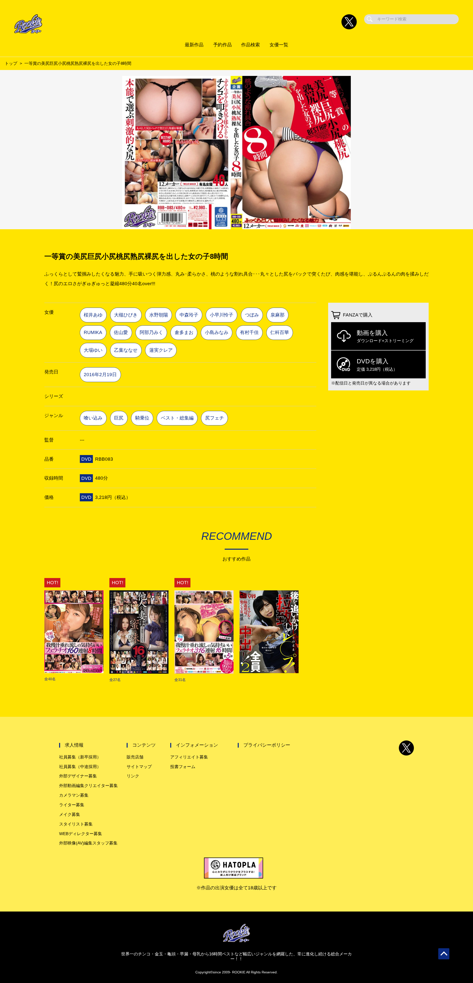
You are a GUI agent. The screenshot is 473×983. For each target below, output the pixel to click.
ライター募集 (71, 805)
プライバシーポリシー (266, 745)
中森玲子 (189, 314)
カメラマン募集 (73, 795)
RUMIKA (93, 332)
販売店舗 (135, 757)
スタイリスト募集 (76, 824)
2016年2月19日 (100, 374)
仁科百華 (279, 332)
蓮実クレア (161, 350)
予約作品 (222, 44)
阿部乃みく (151, 332)
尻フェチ (214, 418)
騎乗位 (142, 418)
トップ (11, 63)
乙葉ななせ (125, 350)
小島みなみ (216, 332)
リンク (133, 776)
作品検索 (250, 44)
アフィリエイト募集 (189, 757)
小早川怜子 (221, 314)
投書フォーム (182, 766)
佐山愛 (121, 332)
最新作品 (194, 44)
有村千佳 (249, 332)
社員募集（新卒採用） (80, 757)
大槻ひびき (125, 314)
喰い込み (93, 418)
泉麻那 (277, 314)
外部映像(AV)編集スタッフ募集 (88, 843)
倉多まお (184, 332)
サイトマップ (139, 766)
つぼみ (252, 314)
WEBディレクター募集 (80, 833)
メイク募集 (69, 814)
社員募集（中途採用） (80, 766)
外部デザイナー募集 (78, 776)
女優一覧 (279, 44)
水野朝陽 (158, 314)
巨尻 (118, 418)
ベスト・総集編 (177, 418)
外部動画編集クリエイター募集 (88, 785)
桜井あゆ (93, 314)
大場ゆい (93, 350)
